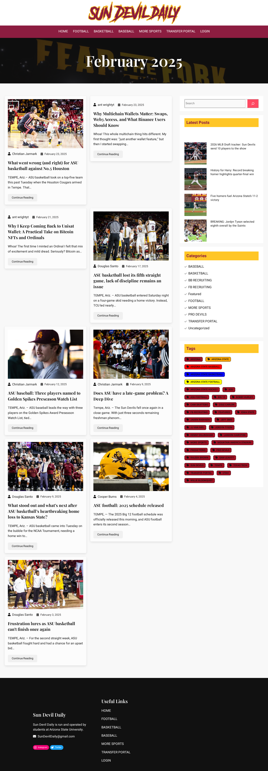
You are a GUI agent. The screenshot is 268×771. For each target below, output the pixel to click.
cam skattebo (199, 404)
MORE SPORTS (199, 307)
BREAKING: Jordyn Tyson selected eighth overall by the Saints (232, 224)
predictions (198, 450)
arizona (196, 359)
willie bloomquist (202, 480)
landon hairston (234, 435)
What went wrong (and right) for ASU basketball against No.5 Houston (43, 165)
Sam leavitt (226, 457)
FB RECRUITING (199, 287)
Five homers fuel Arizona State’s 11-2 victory (234, 198)
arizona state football (205, 382)
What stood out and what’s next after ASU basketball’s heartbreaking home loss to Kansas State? (43, 510)
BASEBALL (196, 266)
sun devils (197, 465)
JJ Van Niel (197, 427)
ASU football (199, 397)
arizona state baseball (205, 367)
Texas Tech (240, 465)
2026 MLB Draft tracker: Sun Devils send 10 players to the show (233, 147)
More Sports (199, 442)
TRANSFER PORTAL (202, 321)
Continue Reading (22, 198)
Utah (226, 473)
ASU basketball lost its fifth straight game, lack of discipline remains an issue (127, 280)
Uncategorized (198, 328)
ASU (231, 389)
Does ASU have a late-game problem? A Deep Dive (130, 395)
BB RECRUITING (200, 280)
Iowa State (247, 412)
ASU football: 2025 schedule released (128, 505)
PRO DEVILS (197, 314)
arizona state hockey (204, 389)
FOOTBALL (196, 300)
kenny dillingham (202, 435)
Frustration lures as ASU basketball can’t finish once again (41, 626)
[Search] (252, 103)
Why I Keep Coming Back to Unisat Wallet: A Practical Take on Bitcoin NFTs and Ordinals (41, 231)
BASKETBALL (198, 273)
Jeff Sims (226, 420)
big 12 (221, 397)
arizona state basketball (207, 374)
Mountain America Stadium (234, 442)
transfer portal (201, 473)
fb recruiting (199, 412)
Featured (194, 294)
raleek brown (199, 457)
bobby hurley (244, 397)
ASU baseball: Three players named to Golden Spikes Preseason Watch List (44, 395)
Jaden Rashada (200, 420)
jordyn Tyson (223, 427)
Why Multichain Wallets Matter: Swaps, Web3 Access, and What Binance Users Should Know (130, 119)
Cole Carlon (226, 404)
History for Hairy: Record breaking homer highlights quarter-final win (232, 172)
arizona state (220, 359)
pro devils (222, 450)
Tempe (218, 465)
